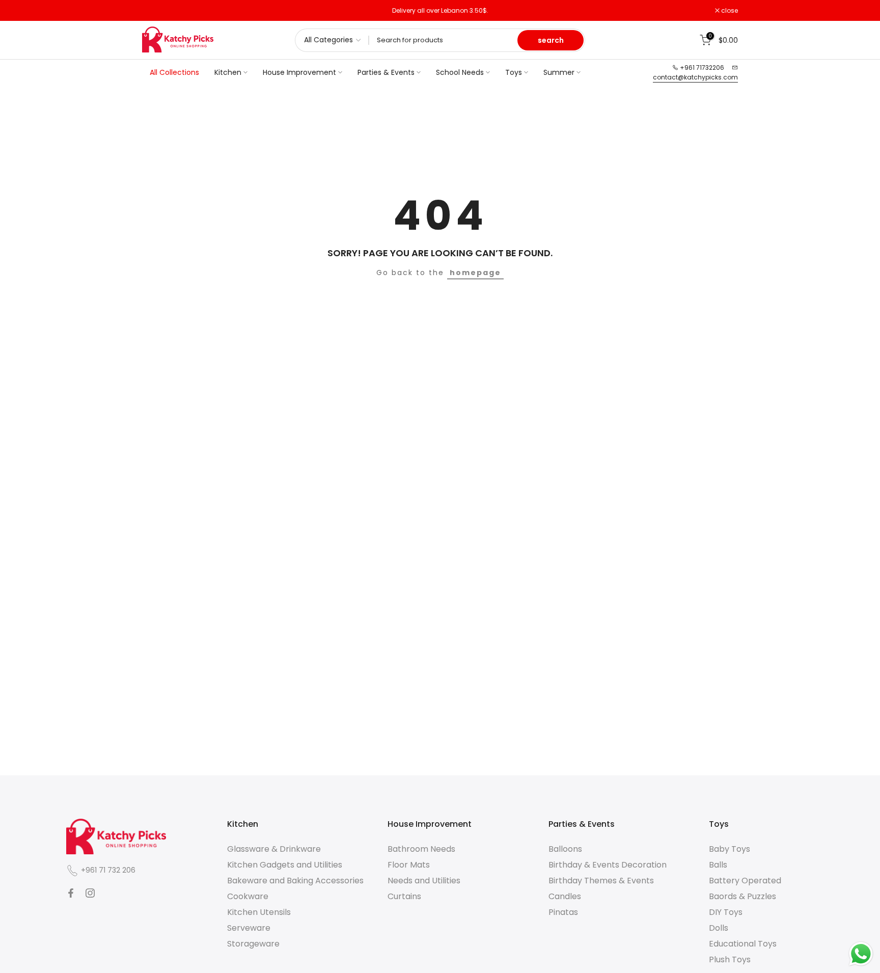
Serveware (248, 928)
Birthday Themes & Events (601, 880)
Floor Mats (409, 865)
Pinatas (563, 912)
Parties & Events (386, 72)
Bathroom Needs (421, 849)
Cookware (247, 896)
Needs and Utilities (424, 880)
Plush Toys (730, 959)
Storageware (253, 944)
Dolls (718, 928)
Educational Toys (743, 944)
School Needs (460, 72)
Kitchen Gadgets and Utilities (284, 865)
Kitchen (227, 72)
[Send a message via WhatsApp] (861, 954)
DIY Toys (726, 912)
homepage (475, 272)
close (156, 11)
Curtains (404, 896)
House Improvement (299, 72)
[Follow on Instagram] (90, 893)
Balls (718, 865)
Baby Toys (729, 849)
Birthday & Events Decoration (607, 865)
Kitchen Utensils (259, 912)
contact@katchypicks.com (695, 77)
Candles (564, 896)
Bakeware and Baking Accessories (295, 880)
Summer (558, 72)
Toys (513, 72)
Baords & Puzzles (742, 896)
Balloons (565, 849)
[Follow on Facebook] (70, 893)
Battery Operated (745, 880)
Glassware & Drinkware (274, 849)
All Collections (174, 72)
